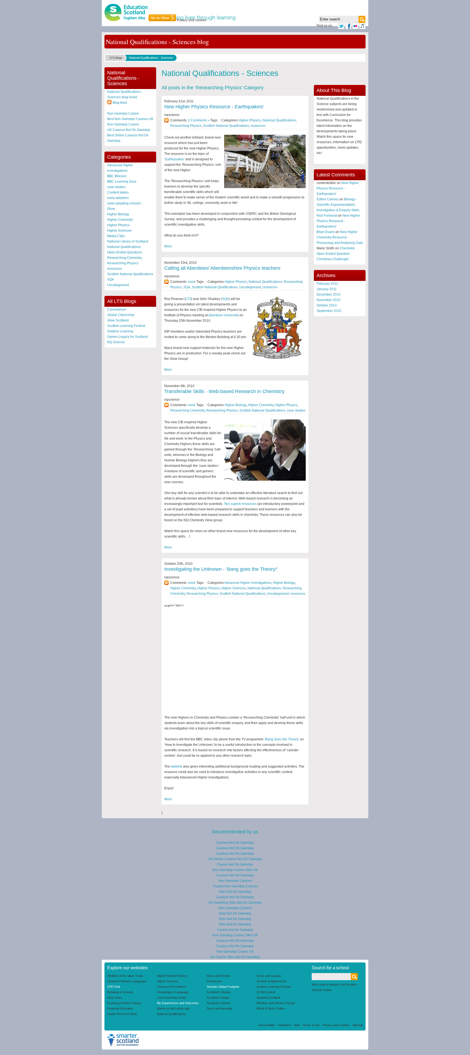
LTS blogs (115, 57)
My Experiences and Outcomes (178, 1003)
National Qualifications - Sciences (151, 57)
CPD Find (113, 986)
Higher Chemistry (120, 220)
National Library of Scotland (127, 241)
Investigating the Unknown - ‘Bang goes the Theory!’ (221, 569)
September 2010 (329, 311)
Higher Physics (118, 225)
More (168, 246)
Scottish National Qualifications (130, 274)
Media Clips (116, 236)
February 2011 (327, 284)
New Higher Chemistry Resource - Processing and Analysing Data (340, 237)
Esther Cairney (328, 199)
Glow (111, 209)
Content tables (118, 192)
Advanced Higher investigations (247, 583)
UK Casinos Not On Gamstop (128, 130)
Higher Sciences (119, 230)
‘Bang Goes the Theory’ (282, 739)
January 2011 (327, 289)
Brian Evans (326, 232)
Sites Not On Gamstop (235, 892)
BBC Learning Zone (122, 181)
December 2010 (329, 294)
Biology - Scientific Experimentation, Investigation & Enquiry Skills (338, 204)
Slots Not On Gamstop (235, 913)
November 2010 (329, 300)
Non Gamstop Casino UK (235, 951)
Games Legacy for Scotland (127, 337)
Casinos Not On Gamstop (235, 843)
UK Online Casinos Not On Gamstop (235, 859)
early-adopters (118, 198)
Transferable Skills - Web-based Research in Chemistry (224, 391)
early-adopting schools (124, 203)
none (192, 282)
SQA (110, 279)
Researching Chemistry (124, 258)
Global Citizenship (120, 315)
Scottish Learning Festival (126, 326)
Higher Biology (118, 214)
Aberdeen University (223, 315)
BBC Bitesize (116, 176)
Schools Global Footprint (223, 986)
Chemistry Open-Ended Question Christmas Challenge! (336, 253)
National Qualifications (124, 247)
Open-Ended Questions (124, 252)
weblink (176, 766)
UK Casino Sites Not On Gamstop (235, 957)
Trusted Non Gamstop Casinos (235, 886)
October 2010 (327, 305)
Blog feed (120, 103)
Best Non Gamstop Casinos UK (130, 119)
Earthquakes (174, 159)
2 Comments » (198, 120)
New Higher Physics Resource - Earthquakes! (214, 106)
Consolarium (116, 309)
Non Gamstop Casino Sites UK (235, 870)
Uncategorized (118, 285)
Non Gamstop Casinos (235, 881)
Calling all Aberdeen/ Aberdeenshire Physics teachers (222, 268)
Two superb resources (240, 504)
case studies (116, 187)
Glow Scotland (118, 320)
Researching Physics (122, 263)
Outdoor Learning (120, 331)
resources (114, 269)
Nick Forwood (327, 215)
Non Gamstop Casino (123, 113)
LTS (188, 299)
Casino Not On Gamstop (235, 864)
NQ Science (116, 342)
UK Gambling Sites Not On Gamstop (235, 902)
